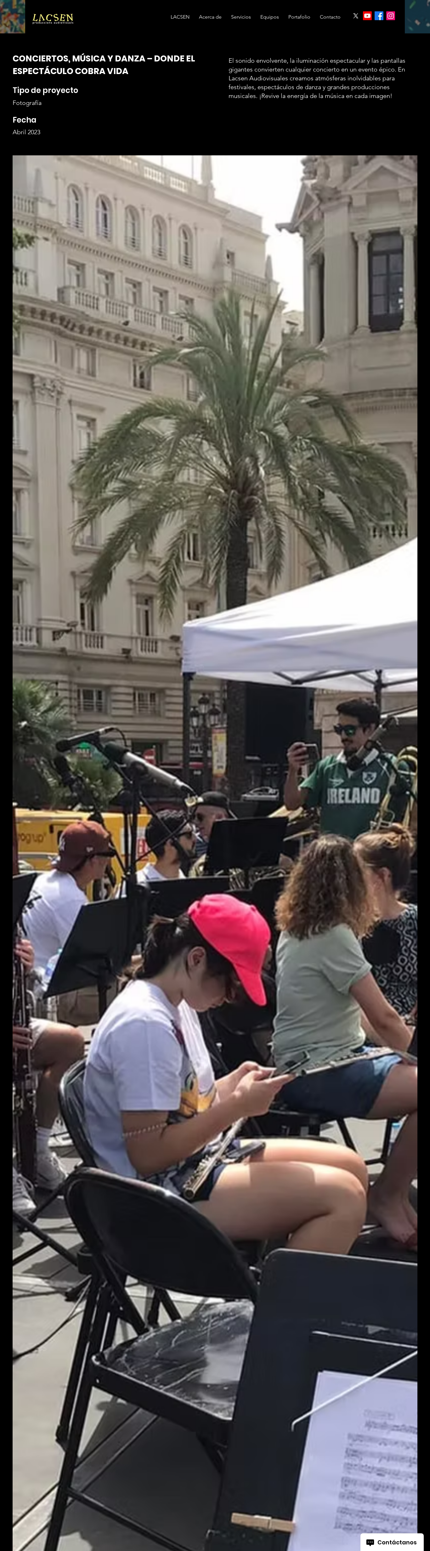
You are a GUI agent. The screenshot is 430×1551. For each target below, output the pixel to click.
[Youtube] (367, 15)
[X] (355, 15)
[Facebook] (379, 15)
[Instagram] (390, 15)
